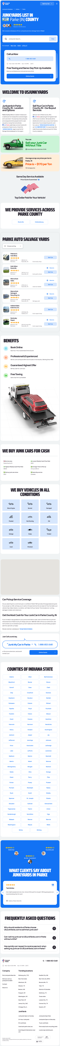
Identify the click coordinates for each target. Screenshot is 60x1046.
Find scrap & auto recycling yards (48, 1026)
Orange (48, 772)
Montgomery (12, 767)
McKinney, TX (43, 993)
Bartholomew (48, 677)
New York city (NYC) (44, 979)
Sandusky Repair (13, 319)
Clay (11, 693)
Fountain (48, 708)
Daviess (48, 693)
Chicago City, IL (22, 1007)
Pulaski (48, 782)
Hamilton (48, 719)
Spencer (11, 798)
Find (53, 39)
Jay (48, 735)
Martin (12, 761)
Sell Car (50, 257)
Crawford (30, 693)
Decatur (30, 698)
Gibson (48, 714)
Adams (11, 677)
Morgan (30, 767)
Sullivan (30, 803)
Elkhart (48, 703)
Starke (48, 798)
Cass (30, 687)
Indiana (17, 9)
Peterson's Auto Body (13, 255)
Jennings (30, 740)
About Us (5, 987)
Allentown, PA (22, 982)
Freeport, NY (21, 993)
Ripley (48, 788)
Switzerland (48, 803)
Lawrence (48, 751)
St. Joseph (30, 798)
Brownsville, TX (43, 982)
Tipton (30, 809)
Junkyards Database (7, 9)
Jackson (11, 735)
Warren (30, 819)
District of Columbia (44, 989)
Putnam (11, 788)
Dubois (30, 703)
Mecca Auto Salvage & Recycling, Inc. (15, 293)
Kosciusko (30, 745)
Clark (48, 687)
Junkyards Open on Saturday (47, 1019)
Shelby (48, 793)
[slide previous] (3, 892)
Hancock (11, 724)
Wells (48, 825)
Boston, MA (21, 989)
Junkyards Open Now (45, 1016)
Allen (30, 677)
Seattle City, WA (43, 975)
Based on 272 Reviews (19, 27)
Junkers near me (7, 129)
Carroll (11, 687)
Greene (30, 719)
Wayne (30, 825)
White (21, 830)
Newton (48, 767)
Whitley (39, 830)
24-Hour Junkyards (23, 1019)
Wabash (11, 819)
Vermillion (30, 814)
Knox (11, 745)
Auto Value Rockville (13, 267)
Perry (30, 777)
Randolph (30, 788)
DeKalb (48, 698)
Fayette (11, 708)
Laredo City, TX (43, 1000)
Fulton (30, 714)
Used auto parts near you (25, 1026)
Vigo (48, 814)
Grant (11, 719)
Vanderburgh (11, 814)
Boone (30, 682)
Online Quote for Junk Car (47, 125)
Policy (8, 1040)
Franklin (11, 714)
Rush (11, 793)
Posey (30, 782)
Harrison (30, 724)
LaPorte (29, 751)
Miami (30, 761)
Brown (48, 682)
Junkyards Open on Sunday (26, 1016)
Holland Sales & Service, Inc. (14, 307)
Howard (30, 730)
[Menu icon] (57, 4)
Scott (30, 793)
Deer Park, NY (22, 1000)
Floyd (30, 708)
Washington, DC (23, 996)
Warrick (48, 819)
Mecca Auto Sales (14, 280)
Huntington (48, 730)
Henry (11, 730)
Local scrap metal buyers (46, 1030)
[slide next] (57, 892)
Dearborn (12, 698)
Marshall (48, 756)
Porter (12, 782)
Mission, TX (21, 986)
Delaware (11, 703)
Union (48, 809)
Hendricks (48, 724)
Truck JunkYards (43, 1023)
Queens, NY (42, 1007)
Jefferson (12, 740)
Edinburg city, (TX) (23, 975)
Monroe (48, 761)
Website (51, 268)
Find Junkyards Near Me (9, 975)
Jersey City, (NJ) (23, 1003)
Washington (11, 825)
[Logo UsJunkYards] (6, 960)
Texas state (42, 996)
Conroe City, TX (43, 1003)
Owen (11, 777)
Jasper (30, 735)
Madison (11, 756)
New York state (22, 979)
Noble (11, 772)
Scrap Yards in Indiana (26, 629)
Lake (11, 751)
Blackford (12, 682)
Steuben (11, 803)
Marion (30, 756)
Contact (4, 984)
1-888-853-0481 (41, 127)
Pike (48, 777)
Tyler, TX (41, 986)
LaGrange (48, 745)
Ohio (30, 772)
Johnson (48, 740)
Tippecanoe (11, 809)
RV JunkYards (22, 1023)
